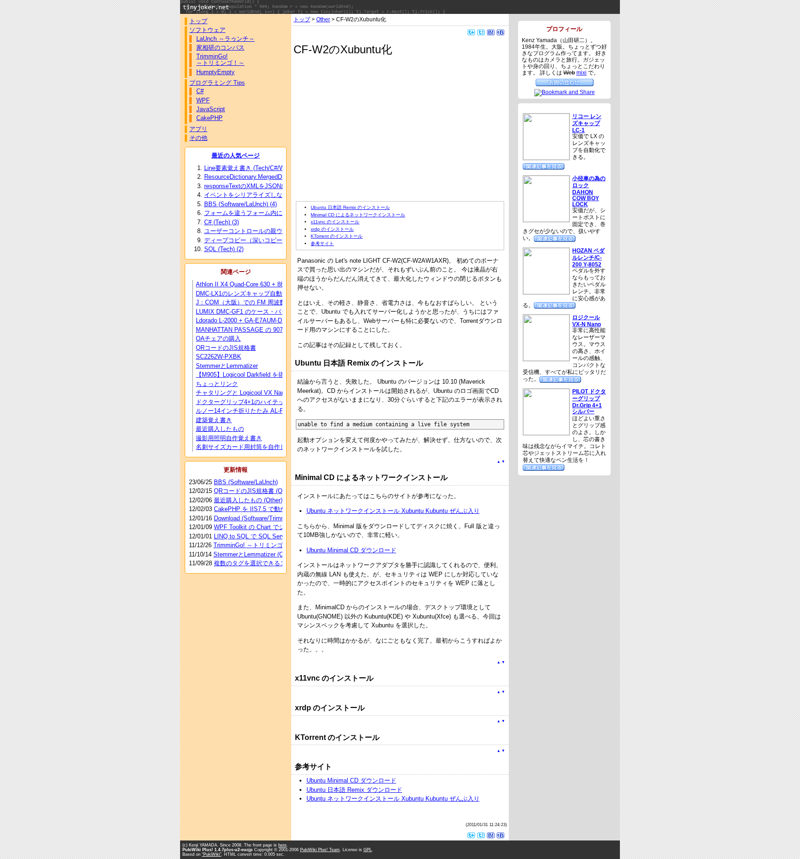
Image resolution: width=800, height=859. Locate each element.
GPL (367, 849)
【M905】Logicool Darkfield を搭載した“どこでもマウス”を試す (281, 374)
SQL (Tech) (224, 249)
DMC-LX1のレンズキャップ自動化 (242, 293)
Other (323, 19)
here (282, 845)
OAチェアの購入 (218, 338)
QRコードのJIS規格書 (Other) (254, 490)
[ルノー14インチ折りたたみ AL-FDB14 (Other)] (554, 238)
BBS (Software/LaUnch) (240, 204)
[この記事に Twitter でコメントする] (471, 31)
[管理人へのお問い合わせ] (565, 82)
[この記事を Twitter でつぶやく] (481, 31)
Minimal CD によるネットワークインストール (358, 214)
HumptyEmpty (215, 72)
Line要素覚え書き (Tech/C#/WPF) (253, 167)
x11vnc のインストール (335, 221)
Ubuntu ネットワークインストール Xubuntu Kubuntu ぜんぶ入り (393, 510)
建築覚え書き (214, 420)
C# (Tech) (221, 222)
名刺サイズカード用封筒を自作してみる (250, 446)
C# (200, 91)
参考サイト (322, 243)
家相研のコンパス (220, 47)
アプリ (198, 129)
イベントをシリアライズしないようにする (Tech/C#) (279, 194)
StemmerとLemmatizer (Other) (254, 554)
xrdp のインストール (332, 229)
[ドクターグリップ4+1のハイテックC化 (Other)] (543, 467)
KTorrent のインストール (336, 236)
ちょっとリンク (217, 383)
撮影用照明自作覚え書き (229, 438)
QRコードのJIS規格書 (226, 347)
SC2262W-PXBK (218, 356)
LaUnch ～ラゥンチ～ (225, 38)
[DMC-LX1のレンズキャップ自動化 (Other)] (543, 166)
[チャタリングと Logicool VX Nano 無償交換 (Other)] (560, 379)
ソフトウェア (207, 29)
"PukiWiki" (211, 854)
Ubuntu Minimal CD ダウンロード (351, 550)
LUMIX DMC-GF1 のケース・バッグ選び (250, 311)
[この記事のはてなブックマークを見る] (500, 31)
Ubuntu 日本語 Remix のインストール (350, 207)
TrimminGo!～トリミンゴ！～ (220, 59)
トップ (302, 19)
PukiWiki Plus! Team (320, 849)
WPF (203, 100)
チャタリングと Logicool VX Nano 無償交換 (255, 392)
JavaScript (210, 109)
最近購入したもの (220, 428)
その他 (198, 137)
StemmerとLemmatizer (227, 365)
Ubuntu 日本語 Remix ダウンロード (354, 789)
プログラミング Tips (217, 82)
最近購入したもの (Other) (248, 500)
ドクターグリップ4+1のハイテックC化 (248, 401)
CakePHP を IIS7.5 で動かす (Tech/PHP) (269, 508)
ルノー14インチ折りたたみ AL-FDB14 (247, 410)
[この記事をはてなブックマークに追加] (490, 31)
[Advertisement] (373, 129)
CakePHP (209, 117)
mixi (581, 72)
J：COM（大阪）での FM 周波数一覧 (247, 302)
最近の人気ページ (236, 155)
